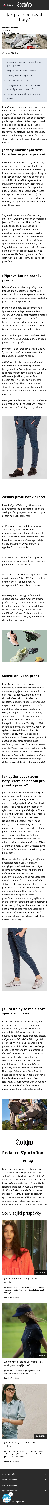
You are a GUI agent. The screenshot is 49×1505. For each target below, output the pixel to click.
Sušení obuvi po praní (17, 80)
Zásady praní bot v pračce (19, 75)
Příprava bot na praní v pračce (21, 70)
